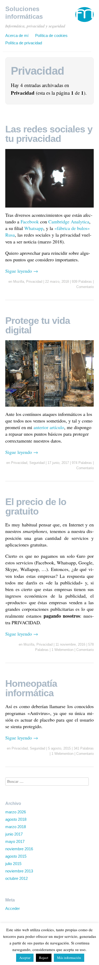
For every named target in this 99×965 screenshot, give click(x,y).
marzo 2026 (15, 812)
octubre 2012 (16, 878)
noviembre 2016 (19, 849)
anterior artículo (49, 427)
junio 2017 (14, 834)
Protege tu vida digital (37, 325)
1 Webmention (62, 650)
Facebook (30, 221)
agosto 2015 (15, 856)
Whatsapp (33, 228)
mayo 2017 (15, 841)
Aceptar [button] (24, 957)
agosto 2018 (15, 819)
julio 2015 (13, 863)
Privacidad (34, 282)
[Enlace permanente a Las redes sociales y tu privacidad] (49, 208)
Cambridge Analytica (68, 221)
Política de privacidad (23, 43)
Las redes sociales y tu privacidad (48, 134)
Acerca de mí (17, 35)
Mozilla (18, 282)
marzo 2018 (15, 826)
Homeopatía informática (31, 688)
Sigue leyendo (21, 271)
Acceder (12, 908)
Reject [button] (43, 957)
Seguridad (37, 463)
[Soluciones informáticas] (84, 16)
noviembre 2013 (19, 871)
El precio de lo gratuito (35, 506)
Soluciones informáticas (24, 12)
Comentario (85, 287)
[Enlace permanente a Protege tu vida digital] (49, 407)
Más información (69, 957)
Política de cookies (51, 35)
